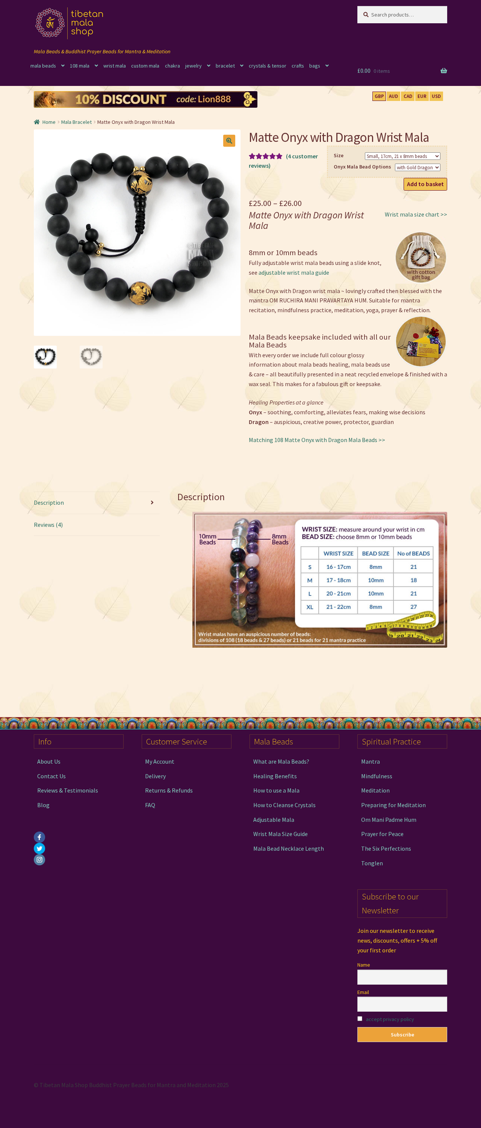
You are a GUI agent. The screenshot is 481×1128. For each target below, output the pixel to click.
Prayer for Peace (382, 834)
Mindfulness (376, 776)
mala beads (43, 65)
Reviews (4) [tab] (48, 524)
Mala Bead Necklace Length (288, 848)
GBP (379, 96)
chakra (172, 65)
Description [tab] (49, 502)
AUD (393, 96)
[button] (229, 141)
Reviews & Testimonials (67, 790)
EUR (422, 96)
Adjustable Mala (273, 819)
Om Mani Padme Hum (388, 819)
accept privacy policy (390, 1019)
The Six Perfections (386, 848)
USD (436, 96)
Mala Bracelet (76, 122)
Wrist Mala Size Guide (280, 834)
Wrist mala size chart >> (416, 214)
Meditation (375, 790)
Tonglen (372, 863)
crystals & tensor (267, 65)
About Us (49, 761)
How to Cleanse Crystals (284, 805)
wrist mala (114, 65)
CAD (408, 96)
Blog (43, 805)
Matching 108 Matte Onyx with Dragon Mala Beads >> (317, 440)
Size (338, 155)
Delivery (155, 776)
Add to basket (425, 184)
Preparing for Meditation (393, 805)
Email (363, 992)
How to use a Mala (276, 790)
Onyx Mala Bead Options (362, 166)
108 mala (79, 65)
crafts (298, 65)
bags (314, 65)
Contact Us (51, 776)
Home (49, 122)
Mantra (370, 761)
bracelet (225, 65)
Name (363, 964)
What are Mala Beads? (281, 761)
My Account (159, 761)
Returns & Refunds (169, 790)
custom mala (145, 65)
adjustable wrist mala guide (294, 272)
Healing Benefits (275, 776)
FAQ (150, 805)
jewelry (193, 65)
